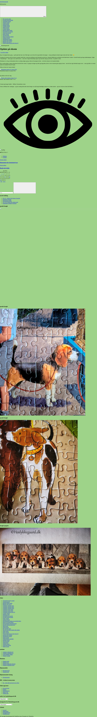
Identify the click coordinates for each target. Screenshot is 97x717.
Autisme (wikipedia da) (8, 652)
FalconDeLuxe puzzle (8, 31)
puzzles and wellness (7, 40)
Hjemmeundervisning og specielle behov (12, 621)
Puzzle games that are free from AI (10, 43)
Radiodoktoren (6, 691)
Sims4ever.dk (6, 672)
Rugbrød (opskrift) (7, 199)
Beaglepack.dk (6, 670)
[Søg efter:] (6, 192)
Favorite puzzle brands (8, 20)
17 (5, 177)
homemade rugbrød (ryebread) (9, 203)
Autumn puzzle (6, 26)
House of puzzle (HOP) (8, 36)
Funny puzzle (6, 618)
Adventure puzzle (7, 21)
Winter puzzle (6, 27)
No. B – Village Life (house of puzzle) (11, 198)
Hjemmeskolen (6, 677)
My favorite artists (7, 19)
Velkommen (5, 642)
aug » (4, 181)
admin (6, 52)
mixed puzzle (6, 627)
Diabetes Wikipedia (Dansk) (9, 664)
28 (0, 180)
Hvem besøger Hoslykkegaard (9, 623)
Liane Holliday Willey (8, 654)
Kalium (4, 689)
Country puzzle (6, 29)
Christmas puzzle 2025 (8, 611)
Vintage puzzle (6, 22)
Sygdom (5, 157)
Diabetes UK (6, 662)
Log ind (4, 710)
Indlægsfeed (5, 711)
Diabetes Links (6, 614)
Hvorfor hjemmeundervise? (9, 625)
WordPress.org (6, 714)
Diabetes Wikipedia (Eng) (8, 665)
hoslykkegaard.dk (4, 1)
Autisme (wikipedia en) (8, 653)
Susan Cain (5, 692)
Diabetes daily (6, 661)
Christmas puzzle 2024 (8, 609)
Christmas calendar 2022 (8, 607)
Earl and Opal (6, 688)
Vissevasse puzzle (7, 33)
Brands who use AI (7, 41)
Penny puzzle (6, 34)
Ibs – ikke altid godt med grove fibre (11, 683)
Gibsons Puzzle (6, 38)
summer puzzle (6, 25)
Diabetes (5, 156)
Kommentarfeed (6, 712)
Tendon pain (5, 693)
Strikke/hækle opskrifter (8, 639)
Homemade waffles (7, 200)
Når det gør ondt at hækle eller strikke (11, 630)
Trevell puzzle (6, 35)
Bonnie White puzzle (7, 30)
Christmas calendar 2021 (8, 605)
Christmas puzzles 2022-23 (9, 612)
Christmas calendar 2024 (8, 608)
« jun (1, 181)
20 (9, 177)
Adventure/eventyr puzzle (8, 600)
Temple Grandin (6, 655)
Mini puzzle (5, 626)
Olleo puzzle (6, 631)
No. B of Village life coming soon (10, 202)
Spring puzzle (6, 24)
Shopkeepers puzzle (7, 39)
